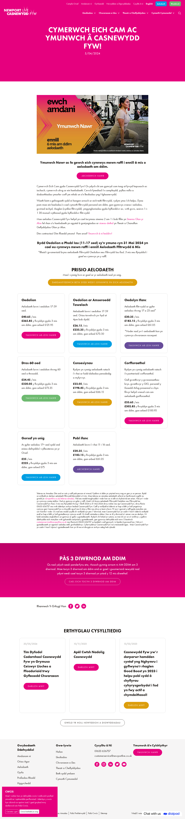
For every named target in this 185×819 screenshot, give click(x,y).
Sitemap (103, 813)
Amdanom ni (86, 3)
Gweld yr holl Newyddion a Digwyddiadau (92, 722)
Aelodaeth (161, 4)
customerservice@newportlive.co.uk (52, 522)
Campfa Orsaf (72, 3)
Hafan (59, 751)
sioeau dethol (106, 223)
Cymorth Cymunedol (161, 13)
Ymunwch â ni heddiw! (100, 233)
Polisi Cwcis (93, 813)
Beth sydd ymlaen (65, 773)
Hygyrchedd (24, 783)
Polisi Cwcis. (23, 805)
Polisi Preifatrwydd (77, 813)
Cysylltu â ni (138, 3)
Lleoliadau (87, 13)
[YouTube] (124, 764)
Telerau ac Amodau (59, 813)
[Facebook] (97, 764)
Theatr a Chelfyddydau (134, 13)
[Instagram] (103, 764)
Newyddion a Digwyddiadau (118, 3)
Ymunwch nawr (147, 752)
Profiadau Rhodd (26, 778)
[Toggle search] (179, 13)
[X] (117, 764)
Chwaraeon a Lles (108, 13)
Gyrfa (20, 772)
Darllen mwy (36, 686)
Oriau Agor (23, 761)
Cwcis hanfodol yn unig (29, 811)
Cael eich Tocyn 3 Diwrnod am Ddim (92, 581)
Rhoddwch (175, 4)
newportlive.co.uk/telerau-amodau (59, 498)
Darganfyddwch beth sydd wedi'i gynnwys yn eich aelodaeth (92, 282)
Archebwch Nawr (92, 175)
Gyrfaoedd (99, 3)
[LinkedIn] (110, 764)
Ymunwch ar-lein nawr (41, 335)
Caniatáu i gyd (12, 811)
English (149, 3)
